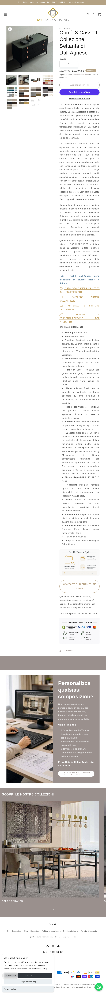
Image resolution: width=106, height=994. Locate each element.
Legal (57, 937)
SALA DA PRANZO (12, 901)
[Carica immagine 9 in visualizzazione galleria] (11, 104)
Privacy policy (10, 989)
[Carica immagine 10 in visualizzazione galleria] (23, 104)
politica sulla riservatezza (41, 937)
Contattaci (34, 931)
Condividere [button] (67, 651)
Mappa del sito (69, 937)
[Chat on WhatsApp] (99, 987)
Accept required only (27, 982)
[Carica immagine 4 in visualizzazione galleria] (47, 80)
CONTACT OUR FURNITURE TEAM (79, 586)
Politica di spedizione (51, 931)
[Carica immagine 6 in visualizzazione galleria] (23, 92)
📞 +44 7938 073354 (53, 952)
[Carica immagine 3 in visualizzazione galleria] (35, 80)
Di (8, 931)
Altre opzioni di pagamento (79, 98)
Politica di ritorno (70, 931)
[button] (5, 14)
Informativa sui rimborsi (71, 984)
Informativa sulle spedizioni (81, 987)
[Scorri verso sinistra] (47, 909)
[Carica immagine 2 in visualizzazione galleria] (23, 80)
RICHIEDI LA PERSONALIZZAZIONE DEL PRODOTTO (79, 318)
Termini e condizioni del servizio (57, 987)
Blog (26, 931)
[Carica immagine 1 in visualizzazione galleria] (11, 80)
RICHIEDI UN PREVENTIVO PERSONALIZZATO (76, 773)
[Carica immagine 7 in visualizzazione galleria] (35, 92)
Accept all (28, 975)
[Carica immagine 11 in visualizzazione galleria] (35, 104)
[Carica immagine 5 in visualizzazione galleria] (11, 92)
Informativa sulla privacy (91, 984)
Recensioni (16, 931)
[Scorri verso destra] (59, 909)
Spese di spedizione (81, 75)
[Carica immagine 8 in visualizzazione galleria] (47, 92)
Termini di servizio (89, 931)
